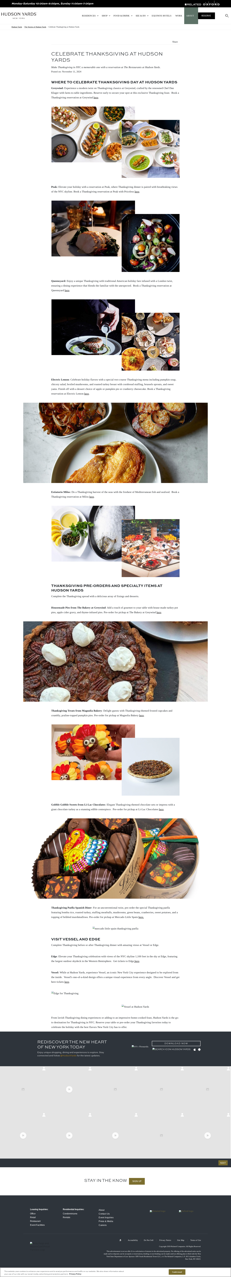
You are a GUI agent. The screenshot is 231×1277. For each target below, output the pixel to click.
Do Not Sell (148, 1240)
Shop (104, 16)
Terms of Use (195, 1240)
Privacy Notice (165, 1240)
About (190, 16)
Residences (89, 16)
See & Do (141, 16)
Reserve (206, 16)
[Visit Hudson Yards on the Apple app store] (194, 1049)
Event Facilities (37, 1225)
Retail (33, 1217)
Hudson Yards (16, 27)
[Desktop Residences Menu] (98, 16)
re (93, 496)
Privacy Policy (75, 1274)
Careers (103, 1225)
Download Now (176, 1044)
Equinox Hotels (161, 16)
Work (178, 16)
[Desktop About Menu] (196, 16)
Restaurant (35, 1221)
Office (33, 1213)
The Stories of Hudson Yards (35, 27)
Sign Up (136, 1181)
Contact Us (104, 1214)
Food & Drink (121, 16)
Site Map (180, 1240)
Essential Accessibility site (122, 1240)
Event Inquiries (106, 1217)
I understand (177, 1272)
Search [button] (227, 16)
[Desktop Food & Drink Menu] (132, 16)
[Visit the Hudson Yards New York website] (19, 16)
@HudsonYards (68, 1056)
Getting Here (219, 16)
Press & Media (106, 1221)
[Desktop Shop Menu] (110, 16)
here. (141, 917)
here (96, 97)
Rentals (66, 1217)
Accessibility (133, 1240)
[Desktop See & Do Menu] (148, 16)
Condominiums (70, 1213)
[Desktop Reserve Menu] (213, 16)
